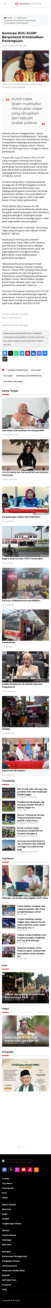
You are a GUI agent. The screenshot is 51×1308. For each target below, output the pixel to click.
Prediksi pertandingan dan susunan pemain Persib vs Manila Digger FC (31, 805)
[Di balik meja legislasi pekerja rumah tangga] (25, 711)
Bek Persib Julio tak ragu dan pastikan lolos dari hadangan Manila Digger (32, 792)
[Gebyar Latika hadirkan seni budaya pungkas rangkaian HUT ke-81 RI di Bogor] (8, 938)
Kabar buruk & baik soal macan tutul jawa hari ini (21, 1039)
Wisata (5, 1230)
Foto (4, 965)
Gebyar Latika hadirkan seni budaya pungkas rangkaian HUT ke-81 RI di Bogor (31, 938)
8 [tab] (35, 1048)
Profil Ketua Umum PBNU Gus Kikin (25, 1137)
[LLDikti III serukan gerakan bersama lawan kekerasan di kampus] (25, 753)
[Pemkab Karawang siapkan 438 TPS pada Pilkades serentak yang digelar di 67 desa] (25, 880)
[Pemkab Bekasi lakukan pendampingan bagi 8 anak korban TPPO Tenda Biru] (25, 541)
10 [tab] (44, 1048)
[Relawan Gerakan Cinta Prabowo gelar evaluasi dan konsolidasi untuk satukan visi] (8, 951)
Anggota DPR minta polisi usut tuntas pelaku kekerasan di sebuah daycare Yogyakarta (22, 684)
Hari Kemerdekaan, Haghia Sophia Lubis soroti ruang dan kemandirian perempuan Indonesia (25, 472)
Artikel (5, 1219)
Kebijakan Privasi (10, 1261)
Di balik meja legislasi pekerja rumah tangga (22, 727)
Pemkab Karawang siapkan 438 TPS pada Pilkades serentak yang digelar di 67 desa (25, 896)
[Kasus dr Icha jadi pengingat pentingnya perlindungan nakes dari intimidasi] (25, 499)
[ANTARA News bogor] (28, 3)
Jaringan (6, 1251)
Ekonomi (6, 1209)
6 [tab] (27, 1048)
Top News (8, 858)
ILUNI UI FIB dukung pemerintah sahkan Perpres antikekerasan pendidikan (24, 599)
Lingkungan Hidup (11, 1223)
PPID (4, 1289)
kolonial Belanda (13, 381)
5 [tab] (33, 1005)
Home (9, 18)
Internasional (9, 1235)
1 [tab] (17, 1005)
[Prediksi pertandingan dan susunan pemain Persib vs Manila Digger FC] (8, 806)
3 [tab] (25, 1005)
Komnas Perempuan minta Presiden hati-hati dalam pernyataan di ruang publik (24, 429)
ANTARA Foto (9, 1280)
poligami (8, 376)
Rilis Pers (6, 1244)
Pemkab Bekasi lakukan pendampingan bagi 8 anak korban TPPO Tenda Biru (24, 557)
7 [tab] (31, 1048)
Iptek (4, 1214)
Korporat (6, 1285)
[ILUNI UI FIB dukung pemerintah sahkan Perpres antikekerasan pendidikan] (25, 583)
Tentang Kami (9, 1266)
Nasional (21, 18)
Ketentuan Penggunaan (14, 1256)
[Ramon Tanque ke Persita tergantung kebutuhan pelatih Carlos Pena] (8, 819)
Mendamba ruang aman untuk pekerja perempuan (23, 641)
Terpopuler (8, 781)
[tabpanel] (25, 987)
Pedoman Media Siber (13, 1270)
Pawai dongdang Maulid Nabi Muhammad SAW (25, 996)
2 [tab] (21, 1005)
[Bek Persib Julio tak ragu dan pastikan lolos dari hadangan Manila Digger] (8, 793)
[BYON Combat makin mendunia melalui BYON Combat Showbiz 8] (8, 832)
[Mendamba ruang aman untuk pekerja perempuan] (25, 625)
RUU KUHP (36, 370)
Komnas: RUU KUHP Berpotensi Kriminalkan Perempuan (20, 21)
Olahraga (6, 1240)
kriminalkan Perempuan (28, 376)
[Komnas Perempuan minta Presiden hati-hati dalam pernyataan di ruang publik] (25, 413)
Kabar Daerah (9, 1204)
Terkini (5, 1178)
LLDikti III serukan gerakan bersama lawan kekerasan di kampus (25, 769)
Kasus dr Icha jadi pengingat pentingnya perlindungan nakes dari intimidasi (24, 515)
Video (5, 1008)
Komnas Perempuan (18, 370)
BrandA (6, 1275)
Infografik (7, 1052)
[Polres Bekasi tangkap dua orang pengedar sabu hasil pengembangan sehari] (8, 910)
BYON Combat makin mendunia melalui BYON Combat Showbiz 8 (29, 831)
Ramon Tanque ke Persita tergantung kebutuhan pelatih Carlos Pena (30, 818)
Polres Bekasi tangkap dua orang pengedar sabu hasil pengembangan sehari (31, 909)
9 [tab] (39, 1048)
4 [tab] (29, 1005)
